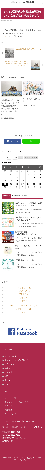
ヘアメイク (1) (23, 291)
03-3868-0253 (14, 432)
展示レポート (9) (23, 309)
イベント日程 (10, 398)
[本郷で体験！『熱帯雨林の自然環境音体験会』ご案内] (8, 208)
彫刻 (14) (23, 298)
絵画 (22, 226)
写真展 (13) (23, 294)
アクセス (8, 406)
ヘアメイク (9, 364)
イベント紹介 (19, 209)
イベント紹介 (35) (23, 288)
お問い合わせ (10, 414)
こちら (5, 36)
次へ (33, 157)
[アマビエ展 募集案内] (33, 88)
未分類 (18, 212)
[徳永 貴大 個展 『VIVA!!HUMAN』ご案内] (8, 237)
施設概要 (8, 410)
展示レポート (10, 372)
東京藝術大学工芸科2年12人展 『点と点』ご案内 (29, 219)
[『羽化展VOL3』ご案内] (8, 265)
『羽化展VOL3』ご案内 (25, 260)
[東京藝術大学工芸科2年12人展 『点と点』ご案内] (8, 222)
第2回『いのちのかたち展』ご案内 (28, 247)
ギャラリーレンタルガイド (16, 402)
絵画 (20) (23, 301)
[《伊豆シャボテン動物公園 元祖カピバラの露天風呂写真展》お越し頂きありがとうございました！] (11, 89)
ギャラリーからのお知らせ (34, 209)
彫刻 (17, 255)
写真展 (18, 226)
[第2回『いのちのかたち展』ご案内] (8, 251)
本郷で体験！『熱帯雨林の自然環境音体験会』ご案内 (28, 204)
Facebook (13, 141)
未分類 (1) (23, 312)
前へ (28, 157)
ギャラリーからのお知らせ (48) (23, 306)
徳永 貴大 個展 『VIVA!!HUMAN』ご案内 (26, 233)
